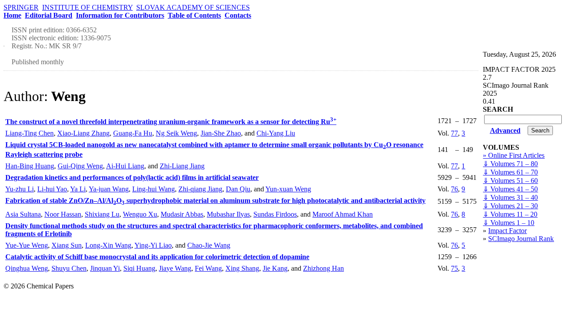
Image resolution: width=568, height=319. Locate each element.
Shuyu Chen (69, 268)
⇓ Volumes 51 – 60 (510, 180)
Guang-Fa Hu (132, 133)
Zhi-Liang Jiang (182, 166)
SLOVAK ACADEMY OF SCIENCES (193, 7)
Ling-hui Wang (153, 189)
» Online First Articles (513, 155)
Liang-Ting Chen (29, 133)
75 (454, 268)
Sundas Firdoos (275, 214)
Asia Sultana (23, 214)
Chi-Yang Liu (275, 133)
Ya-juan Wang (109, 189)
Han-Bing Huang (29, 166)
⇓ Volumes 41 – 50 (510, 189)
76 (454, 189)
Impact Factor (507, 230)
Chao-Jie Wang (208, 245)
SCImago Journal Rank (521, 238)
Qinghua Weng (26, 268)
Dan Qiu (238, 189)
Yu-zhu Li (19, 189)
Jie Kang (275, 268)
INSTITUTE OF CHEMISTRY (87, 7)
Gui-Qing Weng (80, 166)
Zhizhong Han (323, 268)
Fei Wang (208, 268)
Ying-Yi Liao (153, 245)
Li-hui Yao (52, 189)
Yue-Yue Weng (26, 245)
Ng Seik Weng (176, 133)
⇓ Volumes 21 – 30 (510, 206)
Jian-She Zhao (221, 133)
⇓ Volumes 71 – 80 (510, 163)
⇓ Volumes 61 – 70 (510, 172)
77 (454, 133)
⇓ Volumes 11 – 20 (510, 214)
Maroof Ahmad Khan (342, 214)
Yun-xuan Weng (288, 189)
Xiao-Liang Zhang (83, 133)
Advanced (505, 130)
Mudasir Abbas (182, 214)
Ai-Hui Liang (125, 166)
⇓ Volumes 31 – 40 (510, 197)
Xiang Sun (66, 245)
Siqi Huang (139, 268)
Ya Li (78, 189)
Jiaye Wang (175, 268)
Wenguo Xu (140, 214)
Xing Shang (242, 268)
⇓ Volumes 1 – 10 (508, 222)
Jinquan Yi (105, 268)
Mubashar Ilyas (228, 214)
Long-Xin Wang (108, 245)
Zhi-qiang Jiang (200, 189)
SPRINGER (21, 7)
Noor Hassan (62, 214)
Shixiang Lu (102, 214)
